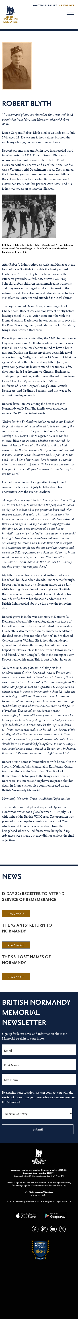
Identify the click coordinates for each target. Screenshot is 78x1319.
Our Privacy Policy (39, 1194)
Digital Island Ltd (63, 1201)
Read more (16, 914)
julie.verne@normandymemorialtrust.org (49, 1185)
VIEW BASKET (66, 5)
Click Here (48, 1191)
